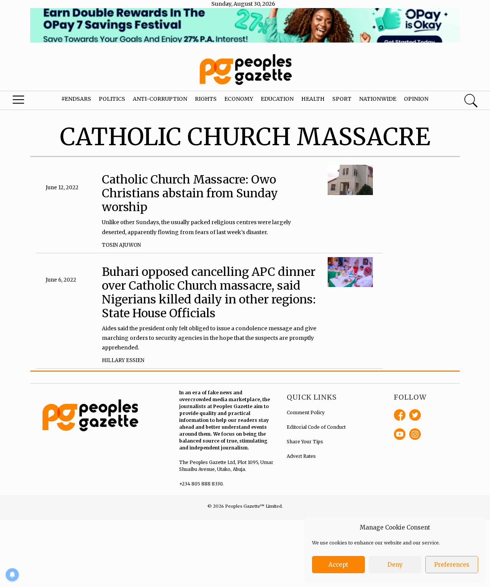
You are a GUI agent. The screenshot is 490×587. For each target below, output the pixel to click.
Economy (238, 98)
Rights (206, 98)
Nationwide (377, 98)
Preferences (451, 564)
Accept (338, 564)
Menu (27, 101)
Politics (112, 98)
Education (277, 98)
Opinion (416, 98)
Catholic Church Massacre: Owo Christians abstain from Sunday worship (190, 193)
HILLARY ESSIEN (123, 360)
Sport (341, 98)
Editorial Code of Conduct (316, 427)
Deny (395, 564)
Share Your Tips (305, 441)
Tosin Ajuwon (121, 245)
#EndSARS (76, 98)
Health (313, 98)
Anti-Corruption (160, 98)
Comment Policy (306, 412)
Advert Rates (301, 456)
